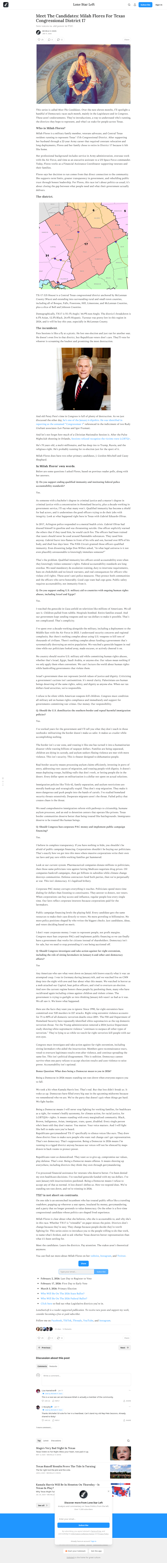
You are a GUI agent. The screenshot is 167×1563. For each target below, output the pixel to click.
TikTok (67, 1321)
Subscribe (145, 4)
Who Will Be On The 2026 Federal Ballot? (64, 1298)
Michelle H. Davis (49, 31)
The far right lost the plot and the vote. (53, 1470)
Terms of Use (96, 1531)
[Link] (32, 128)
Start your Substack (77, 1551)
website (95, 1256)
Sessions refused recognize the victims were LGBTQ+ (100, 439)
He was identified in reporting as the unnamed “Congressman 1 (79, 422)
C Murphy (46, 1406)
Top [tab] (39, 1440)
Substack (70, 1557)
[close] (108, 1491)
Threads (77, 1321)
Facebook (56, 1321)
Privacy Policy (103, 1534)
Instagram (105, 1256)
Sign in (159, 4)
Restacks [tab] (53, 1366)
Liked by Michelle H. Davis (53, 1394)
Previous (46, 1347)
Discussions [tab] (56, 1440)
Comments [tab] (42, 1366)
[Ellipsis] (130, 1390)
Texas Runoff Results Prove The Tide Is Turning (65, 1466)
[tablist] (47, 1366)
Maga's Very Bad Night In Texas (55, 1448)
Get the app (96, 1551)
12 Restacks (66, 1329)
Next (122, 1347)
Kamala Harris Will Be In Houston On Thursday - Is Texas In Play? (67, 1486)
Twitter (121, 1256)
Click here (46, 1304)
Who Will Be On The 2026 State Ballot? (62, 1294)
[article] (83, 1453)
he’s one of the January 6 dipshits (81, 420)
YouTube (88, 1321)
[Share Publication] (135, 4)
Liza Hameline (48, 1390)
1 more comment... (44, 1427)
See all (41, 1505)
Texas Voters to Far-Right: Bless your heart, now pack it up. (62, 1451)
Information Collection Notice (82, 1534)
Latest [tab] (46, 1440)
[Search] (129, 4)
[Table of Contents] (3, 781)
